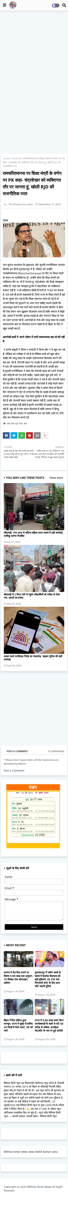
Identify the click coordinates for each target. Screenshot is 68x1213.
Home (6, 158)
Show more (56, 477)
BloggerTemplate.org (34, 1204)
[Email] (37, 435)
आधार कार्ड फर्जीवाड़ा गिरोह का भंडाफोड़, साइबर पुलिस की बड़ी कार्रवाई (33, 658)
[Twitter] (14, 435)
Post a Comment (14, 770)
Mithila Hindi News (39, 1187)
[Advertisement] (34, 48)
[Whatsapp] (21, 435)
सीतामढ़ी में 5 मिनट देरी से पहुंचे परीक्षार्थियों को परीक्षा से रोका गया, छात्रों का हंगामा (32, 596)
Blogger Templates (31, 1198)
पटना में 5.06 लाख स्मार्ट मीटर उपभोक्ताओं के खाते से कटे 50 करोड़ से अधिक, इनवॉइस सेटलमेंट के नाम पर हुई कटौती (49, 1025)
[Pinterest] (29, 435)
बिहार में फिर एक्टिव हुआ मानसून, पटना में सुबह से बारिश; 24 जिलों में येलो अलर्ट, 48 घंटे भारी (18, 1025)
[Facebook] (6, 435)
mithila (16, 158)
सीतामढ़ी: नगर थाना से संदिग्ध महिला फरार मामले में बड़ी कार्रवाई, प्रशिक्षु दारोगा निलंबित (33, 534)
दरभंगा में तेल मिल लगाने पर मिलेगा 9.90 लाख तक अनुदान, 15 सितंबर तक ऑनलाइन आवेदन (18, 977)
